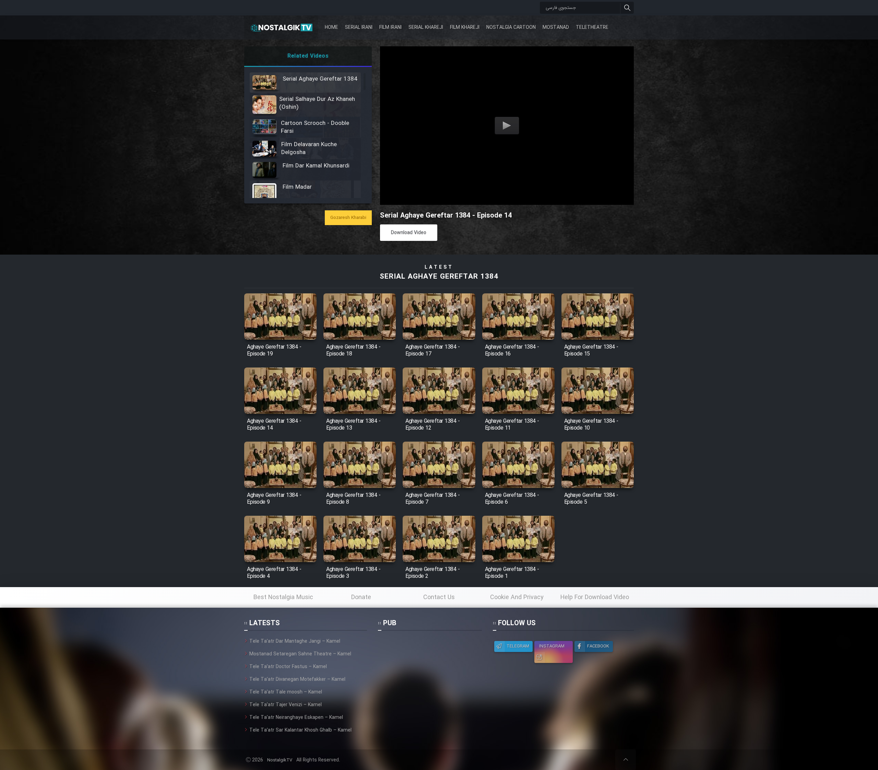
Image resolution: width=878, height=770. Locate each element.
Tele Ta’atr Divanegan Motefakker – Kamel (297, 679)
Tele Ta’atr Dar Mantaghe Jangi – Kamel (294, 641)
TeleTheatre (592, 27)
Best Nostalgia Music (283, 597)
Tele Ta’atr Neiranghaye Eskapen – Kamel (296, 717)
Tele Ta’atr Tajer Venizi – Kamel (285, 705)
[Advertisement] (430, 680)
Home (331, 27)
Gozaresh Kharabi (348, 217)
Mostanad (556, 27)
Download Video (408, 232)
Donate (361, 597)
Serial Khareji (425, 27)
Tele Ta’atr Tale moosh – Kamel (285, 692)
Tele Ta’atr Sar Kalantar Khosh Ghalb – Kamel (300, 730)
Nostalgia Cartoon (511, 27)
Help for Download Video (594, 597)
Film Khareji (464, 27)
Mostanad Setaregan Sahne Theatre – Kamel (300, 654)
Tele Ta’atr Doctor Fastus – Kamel (288, 666)
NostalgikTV (279, 760)
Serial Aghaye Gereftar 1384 (439, 276)
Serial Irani (358, 27)
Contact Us (439, 597)
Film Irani (390, 27)
